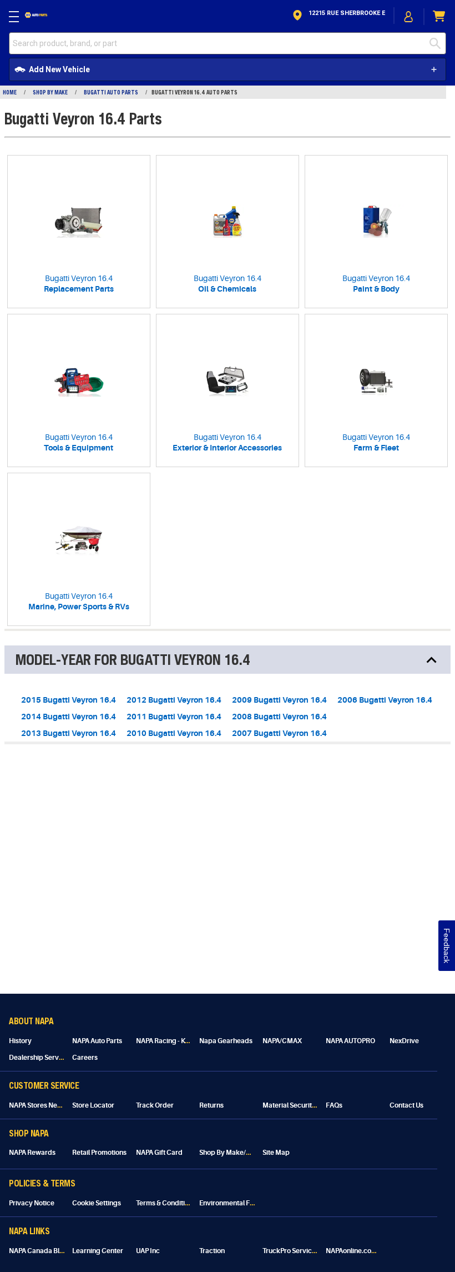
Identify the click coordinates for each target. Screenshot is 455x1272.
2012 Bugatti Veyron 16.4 (174, 699)
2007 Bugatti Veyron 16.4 (279, 733)
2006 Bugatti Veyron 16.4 (384, 699)
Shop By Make (50, 92)
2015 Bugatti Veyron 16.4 (68, 699)
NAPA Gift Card (159, 1152)
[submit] (435, 43)
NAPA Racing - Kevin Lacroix (179, 1041)
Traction (212, 1251)
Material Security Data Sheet (306, 1105)
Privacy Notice (31, 1203)
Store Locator (93, 1105)
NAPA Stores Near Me (42, 1105)
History (20, 1041)
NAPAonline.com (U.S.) (360, 1251)
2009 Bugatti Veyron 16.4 (279, 699)
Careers (85, 1057)
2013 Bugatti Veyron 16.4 (68, 733)
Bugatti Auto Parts (111, 92)
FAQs (334, 1105)
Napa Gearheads (225, 1041)
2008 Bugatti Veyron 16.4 (279, 716)
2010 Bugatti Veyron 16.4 (174, 733)
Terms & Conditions (166, 1203)
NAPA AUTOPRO (350, 1041)
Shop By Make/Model (232, 1152)
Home (10, 92)
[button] (338, 16)
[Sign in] (409, 16)
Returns (211, 1105)
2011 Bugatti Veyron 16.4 (174, 716)
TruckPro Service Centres (302, 1251)
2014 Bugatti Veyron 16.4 (68, 716)
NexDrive (404, 1041)
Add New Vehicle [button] (59, 69)
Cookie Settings (96, 1203)
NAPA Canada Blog (38, 1251)
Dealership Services (40, 1057)
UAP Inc (148, 1251)
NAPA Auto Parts (97, 1041)
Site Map (276, 1152)
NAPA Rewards (32, 1152)
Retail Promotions (99, 1152)
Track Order (155, 1105)
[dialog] (409, 16)
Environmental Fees (230, 1203)
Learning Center (97, 1251)
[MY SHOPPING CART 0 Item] (439, 16)
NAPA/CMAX (282, 1041)
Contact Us (406, 1105)
